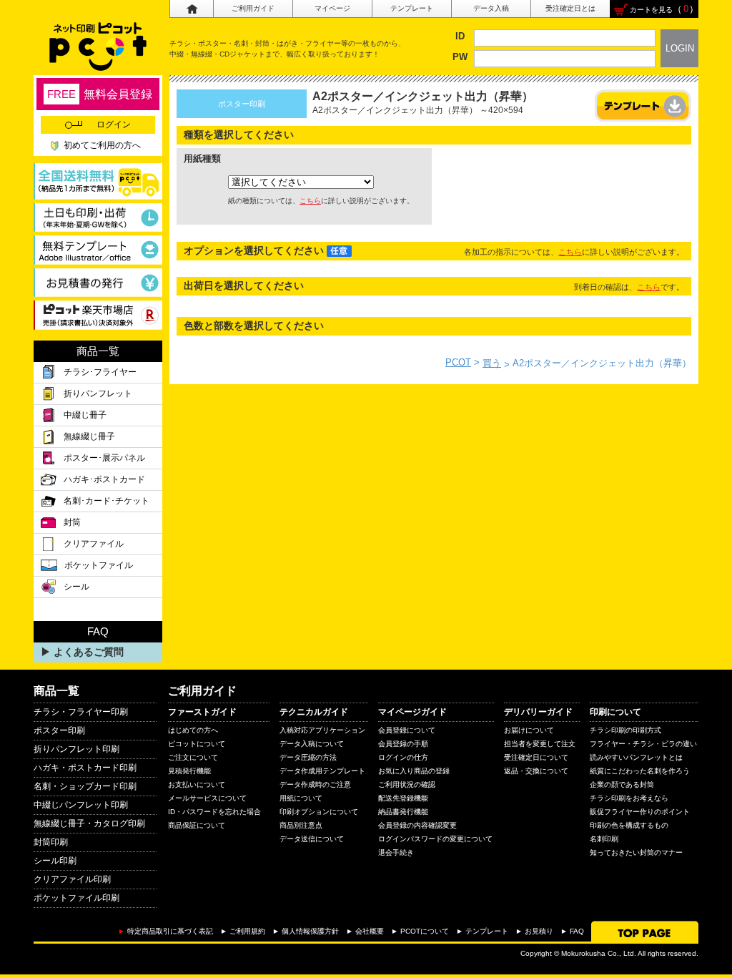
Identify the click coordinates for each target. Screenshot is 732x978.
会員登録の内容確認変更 (417, 825)
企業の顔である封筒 (622, 784)
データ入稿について (312, 744)
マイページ (332, 8)
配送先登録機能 (403, 798)
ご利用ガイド (253, 8)
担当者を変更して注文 (539, 744)
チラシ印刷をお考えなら (629, 798)
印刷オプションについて (319, 812)
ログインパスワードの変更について (435, 839)
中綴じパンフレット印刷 (81, 805)
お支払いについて (196, 784)
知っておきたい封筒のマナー (636, 852)
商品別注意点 (301, 825)
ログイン (114, 124)
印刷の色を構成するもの (629, 825)
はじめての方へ (193, 730)
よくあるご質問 (89, 651)
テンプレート (411, 8)
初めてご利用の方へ (102, 145)
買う (492, 363)
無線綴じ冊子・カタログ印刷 (89, 823)
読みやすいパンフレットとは (636, 757)
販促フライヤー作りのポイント (640, 812)
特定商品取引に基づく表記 (170, 931)
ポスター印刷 (59, 730)
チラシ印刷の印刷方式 (625, 730)
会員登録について (406, 730)
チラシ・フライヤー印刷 (81, 712)
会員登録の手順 (403, 744)
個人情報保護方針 (310, 931)
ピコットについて (196, 744)
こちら (310, 201)
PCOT (458, 362)
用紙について (301, 798)
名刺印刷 (604, 839)
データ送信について (312, 839)
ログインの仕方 (403, 757)
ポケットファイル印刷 (76, 898)
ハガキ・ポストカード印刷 (85, 768)
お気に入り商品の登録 (414, 771)
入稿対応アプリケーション (322, 730)
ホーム (191, 9)
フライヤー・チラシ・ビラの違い (643, 744)
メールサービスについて (207, 798)
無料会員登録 (99, 94)
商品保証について (196, 825)
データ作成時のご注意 (315, 784)
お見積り (539, 931)
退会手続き (396, 852)
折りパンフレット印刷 (76, 749)
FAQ (577, 931)
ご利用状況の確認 (406, 784)
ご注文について (193, 757)
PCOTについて (424, 931)
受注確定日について (536, 757)
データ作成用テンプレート (322, 771)
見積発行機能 (189, 771)
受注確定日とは (570, 8)
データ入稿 (491, 8)
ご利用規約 (247, 931)
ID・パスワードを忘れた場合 (214, 812)
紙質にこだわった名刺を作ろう (640, 771)
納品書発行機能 (403, 812)
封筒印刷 (51, 842)
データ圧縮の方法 (308, 757)
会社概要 (369, 931)
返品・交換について (536, 771)
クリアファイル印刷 (72, 879)
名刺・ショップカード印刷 (85, 786)
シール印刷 (55, 861)
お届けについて (529, 730)
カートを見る (651, 10)
